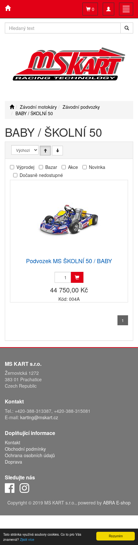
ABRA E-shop (117, 502)
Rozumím (116, 535)
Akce (73, 167)
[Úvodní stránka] (12, 107)
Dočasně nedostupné (41, 175)
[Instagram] (24, 487)
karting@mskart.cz (39, 417)
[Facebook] (9, 487)
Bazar (51, 167)
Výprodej (25, 167)
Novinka (97, 167)
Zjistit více (27, 539)
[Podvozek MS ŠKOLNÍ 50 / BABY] (69, 219)
